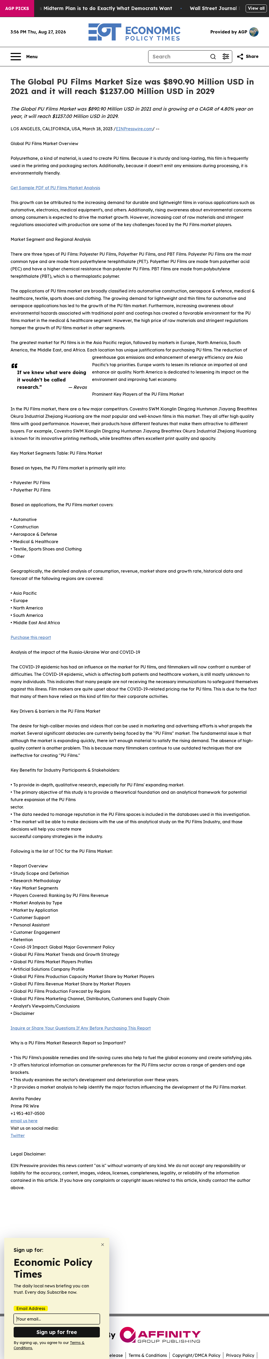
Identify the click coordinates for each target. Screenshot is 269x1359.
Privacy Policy (240, 1355)
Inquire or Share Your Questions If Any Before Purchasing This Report (81, 1028)
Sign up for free (57, 1332)
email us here (24, 1120)
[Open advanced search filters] (225, 57)
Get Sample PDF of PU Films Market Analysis (55, 187)
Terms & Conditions (147, 1355)
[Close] (102, 1244)
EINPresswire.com (134, 128)
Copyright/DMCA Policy (196, 1355)
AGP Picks (17, 8)
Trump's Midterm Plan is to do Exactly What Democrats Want (97, 8)
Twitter (18, 1135)
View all (256, 8)
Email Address (30, 1308)
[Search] (213, 57)
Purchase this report (31, 637)
